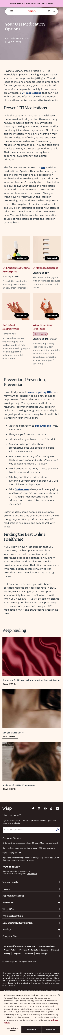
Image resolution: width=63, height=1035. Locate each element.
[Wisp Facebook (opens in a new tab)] (33, 808)
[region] (31, 1013)
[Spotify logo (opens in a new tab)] (57, 808)
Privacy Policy (10, 950)
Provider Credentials (28, 950)
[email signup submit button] (58, 830)
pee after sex (43, 425)
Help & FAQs (41, 953)
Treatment (28, 953)
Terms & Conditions (46, 946)
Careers (44, 950)
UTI (43, 167)
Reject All (31, 1029)
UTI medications (31, 92)
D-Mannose (22, 489)
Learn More (32, 874)
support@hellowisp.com (44, 848)
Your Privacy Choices (12, 1029)
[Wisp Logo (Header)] (31, 11)
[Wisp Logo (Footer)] (7, 808)
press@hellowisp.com (20, 871)
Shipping (55, 950)
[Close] (59, 995)
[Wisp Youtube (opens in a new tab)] (45, 808)
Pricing (7, 953)
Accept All (50, 1029)
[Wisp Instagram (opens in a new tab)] (39, 808)
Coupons (16, 953)
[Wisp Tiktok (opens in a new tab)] (51, 808)
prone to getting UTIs (39, 392)
